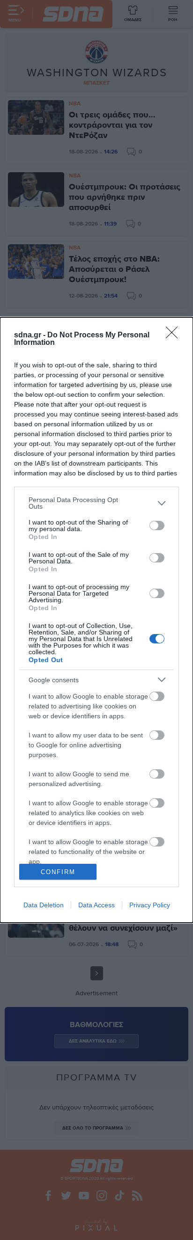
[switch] (156, 525)
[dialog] (96, 620)
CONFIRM (58, 871)
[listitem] (96, 503)
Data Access (96, 905)
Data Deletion (43, 905)
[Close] (175, 335)
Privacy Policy (149, 905)
